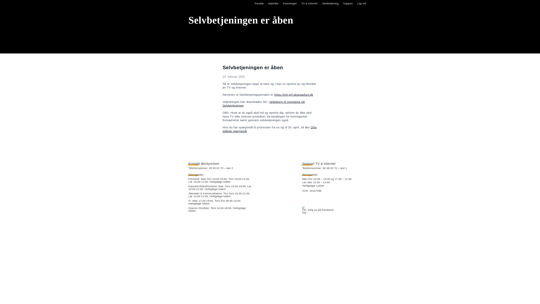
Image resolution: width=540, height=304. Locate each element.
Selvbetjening (330, 3)
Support (348, 3)
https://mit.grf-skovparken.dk (293, 94)
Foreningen (290, 3)
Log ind (361, 3)
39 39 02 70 (216, 168)
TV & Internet (309, 3)
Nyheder (273, 3)
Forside (259, 3)
